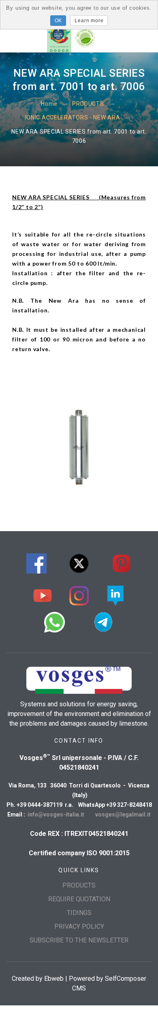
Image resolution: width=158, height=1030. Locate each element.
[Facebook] (36, 562)
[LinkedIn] (115, 595)
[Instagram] (79, 595)
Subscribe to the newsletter (79, 940)
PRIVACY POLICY (79, 926)
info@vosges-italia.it (56, 814)
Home (49, 104)
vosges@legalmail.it (123, 814)
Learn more (89, 20)
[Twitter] (79, 562)
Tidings (79, 913)
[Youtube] (42, 595)
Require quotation (79, 899)
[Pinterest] (121, 562)
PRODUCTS (88, 104)
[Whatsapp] (54, 621)
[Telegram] (103, 621)
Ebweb (54, 978)
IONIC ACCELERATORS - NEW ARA (72, 118)
